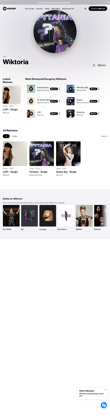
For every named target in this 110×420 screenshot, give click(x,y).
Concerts (39, 9)
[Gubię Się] (83, 113)
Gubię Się (81, 112)
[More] (59, 88)
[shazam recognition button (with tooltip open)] (104, 405)
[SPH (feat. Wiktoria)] (83, 88)
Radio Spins (56, 9)
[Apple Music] (7, 116)
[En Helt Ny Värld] (43, 101)
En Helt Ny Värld (43, 100)
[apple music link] (101, 65)
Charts (47, 9)
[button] (108, 2)
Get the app (29, 9)
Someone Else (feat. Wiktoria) (49, 87)
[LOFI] (43, 113)
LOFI (39, 112)
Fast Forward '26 (68, 9)
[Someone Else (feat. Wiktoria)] (43, 88)
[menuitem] (29, 8)
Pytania (80, 100)
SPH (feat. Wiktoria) (84, 87)
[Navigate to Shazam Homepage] (9, 8)
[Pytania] (83, 101)
